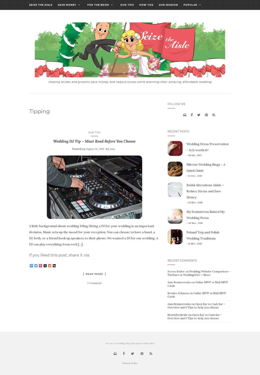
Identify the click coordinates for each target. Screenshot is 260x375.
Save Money (67, 4)
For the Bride (98, 4)
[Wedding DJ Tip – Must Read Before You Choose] (94, 187)
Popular (190, 4)
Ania (112, 149)
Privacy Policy (130, 363)
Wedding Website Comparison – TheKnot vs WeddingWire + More (198, 273)
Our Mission (168, 4)
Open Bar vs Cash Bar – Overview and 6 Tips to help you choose (196, 305)
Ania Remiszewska (179, 282)
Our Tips (127, 4)
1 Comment (94, 283)
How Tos (146, 4)
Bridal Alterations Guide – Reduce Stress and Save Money (205, 191)
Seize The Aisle (40, 4)
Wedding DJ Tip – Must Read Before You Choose (94, 141)
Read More (94, 273)
